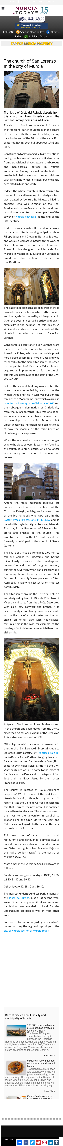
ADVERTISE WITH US (28, 1)
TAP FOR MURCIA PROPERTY (31, 43)
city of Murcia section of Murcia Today (26, 930)
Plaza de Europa (19, 897)
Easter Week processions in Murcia (27, 519)
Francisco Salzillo (48, 752)
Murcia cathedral (27, 216)
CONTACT (13, 1)
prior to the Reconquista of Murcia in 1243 (29, 403)
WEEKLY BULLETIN (46, 1)
